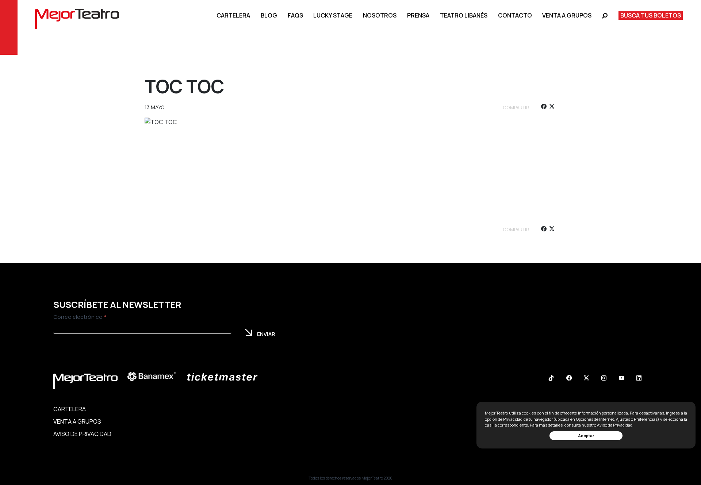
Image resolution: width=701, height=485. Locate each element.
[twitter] (552, 107)
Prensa (418, 15)
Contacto (515, 15)
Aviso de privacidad (82, 434)
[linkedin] (639, 378)
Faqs (295, 15)
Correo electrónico (80, 317)
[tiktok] (551, 378)
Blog (269, 15)
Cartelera (233, 15)
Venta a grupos (566, 15)
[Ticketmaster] (226, 376)
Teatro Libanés (463, 15)
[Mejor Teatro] (77, 18)
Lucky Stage (332, 15)
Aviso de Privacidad (614, 425)
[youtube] (621, 378)
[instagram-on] (604, 378)
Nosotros (380, 15)
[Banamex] (155, 376)
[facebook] (543, 107)
